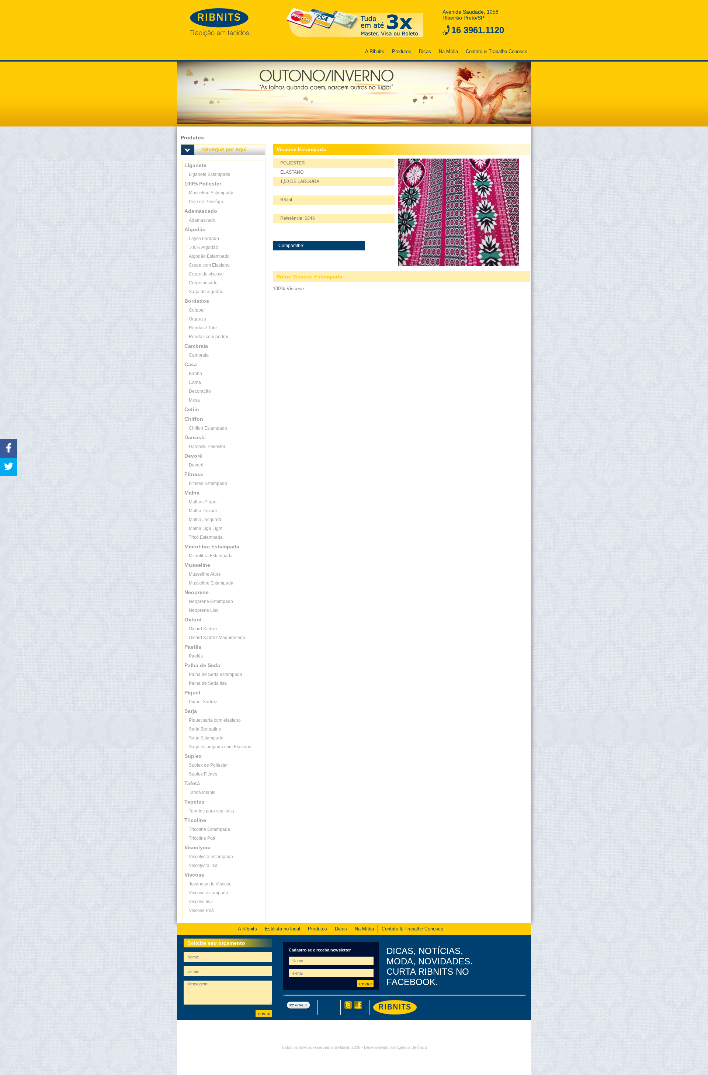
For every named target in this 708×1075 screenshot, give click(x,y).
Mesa (194, 400)
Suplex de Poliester (208, 765)
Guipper (197, 310)
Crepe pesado (203, 282)
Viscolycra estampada (211, 856)
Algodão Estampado (209, 256)
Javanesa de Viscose (210, 884)
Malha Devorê (203, 510)
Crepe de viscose (206, 274)
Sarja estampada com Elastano (220, 746)
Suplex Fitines (203, 774)
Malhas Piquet (203, 501)
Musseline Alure (205, 574)
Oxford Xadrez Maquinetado (217, 637)
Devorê (196, 465)
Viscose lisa (201, 901)
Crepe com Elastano (209, 265)
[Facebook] (357, 1007)
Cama (195, 382)
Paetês (196, 656)
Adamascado (202, 220)
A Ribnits (374, 51)
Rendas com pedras (209, 336)
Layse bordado (204, 238)
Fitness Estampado (208, 483)
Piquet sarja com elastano (215, 720)
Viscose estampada (208, 892)
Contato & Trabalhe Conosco (496, 51)
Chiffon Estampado (208, 428)
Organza (197, 319)
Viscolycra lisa (203, 865)
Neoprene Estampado (211, 601)
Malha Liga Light (205, 528)
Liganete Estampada (209, 174)
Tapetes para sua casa (211, 811)
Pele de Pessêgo (206, 201)
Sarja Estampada (206, 738)
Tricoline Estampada (209, 829)
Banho (195, 373)
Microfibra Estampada (211, 555)
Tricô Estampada (206, 537)
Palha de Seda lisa (208, 683)
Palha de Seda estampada (215, 674)
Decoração (200, 391)
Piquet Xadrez (203, 701)
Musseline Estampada (211, 192)
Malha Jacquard (205, 519)
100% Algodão (203, 247)
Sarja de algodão (206, 291)
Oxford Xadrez (203, 628)
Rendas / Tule (203, 327)
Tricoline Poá (202, 838)
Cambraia (199, 355)
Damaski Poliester (207, 446)
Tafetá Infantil (202, 792)
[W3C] (298, 1007)
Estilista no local (282, 929)
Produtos (401, 51)
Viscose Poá (201, 910)
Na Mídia (448, 51)
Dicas (425, 51)
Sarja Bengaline (205, 729)
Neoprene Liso (204, 610)
